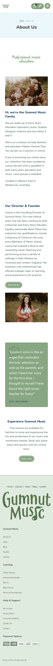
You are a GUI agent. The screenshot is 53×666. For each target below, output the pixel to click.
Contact (42, 487)
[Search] (40, 6)
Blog (34, 487)
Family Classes (9, 572)
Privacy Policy (8, 613)
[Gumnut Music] (6, 6)
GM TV (6, 582)
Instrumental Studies (11, 577)
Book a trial (26, 459)
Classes (18, 487)
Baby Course (8, 587)
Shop (27, 487)
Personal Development (12, 592)
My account (7, 608)
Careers (6, 552)
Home (21, 21)
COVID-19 (7, 623)
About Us (7, 537)
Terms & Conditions (11, 618)
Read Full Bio (14, 285)
